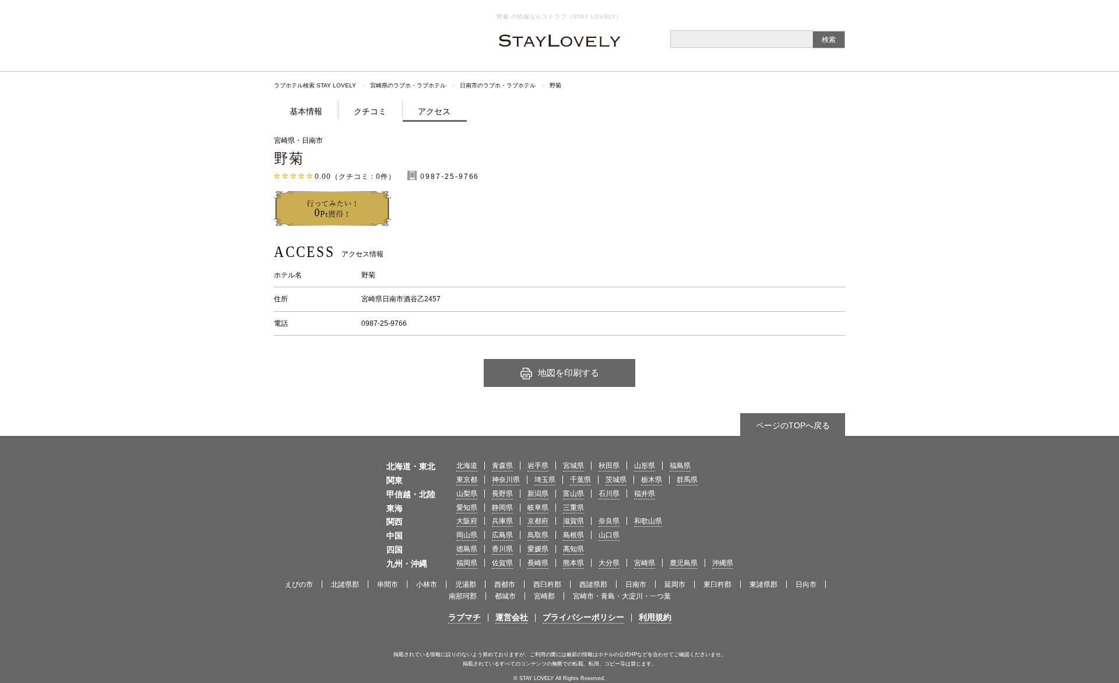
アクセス (434, 111)
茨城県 (616, 480)
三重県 (573, 508)
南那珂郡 (463, 596)
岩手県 (537, 466)
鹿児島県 (684, 563)
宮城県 (573, 466)
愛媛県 (537, 549)
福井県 (644, 494)
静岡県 (502, 508)
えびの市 (299, 584)
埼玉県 (544, 480)
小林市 (426, 584)
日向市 (806, 584)
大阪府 (466, 521)
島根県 (573, 535)
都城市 (505, 596)
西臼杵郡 (547, 584)
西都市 (504, 584)
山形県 (644, 466)
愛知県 (466, 508)
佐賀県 (502, 563)
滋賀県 (573, 521)
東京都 (466, 480)
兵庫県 (502, 521)
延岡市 (674, 584)
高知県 (573, 549)
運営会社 (511, 617)
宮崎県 (644, 563)
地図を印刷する (568, 373)
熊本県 (573, 563)
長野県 (502, 494)
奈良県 (609, 521)
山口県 (609, 535)
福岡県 (466, 563)
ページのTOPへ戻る (793, 425)
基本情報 (306, 111)
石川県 (609, 494)
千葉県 (580, 480)
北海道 (466, 466)
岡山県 (466, 535)
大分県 (609, 563)
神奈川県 (506, 480)
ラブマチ (464, 617)
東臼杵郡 (717, 584)
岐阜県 (537, 508)
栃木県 (651, 480)
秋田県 (609, 466)
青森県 (502, 466)
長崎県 (537, 563)
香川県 (502, 549)
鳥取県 (537, 535)
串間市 (387, 584)
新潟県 (537, 494)
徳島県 (466, 549)
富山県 (573, 494)
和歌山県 (648, 521)
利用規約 (655, 617)
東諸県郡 (763, 584)
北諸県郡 (345, 584)
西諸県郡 (593, 584)
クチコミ (370, 111)
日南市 (635, 584)
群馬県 (687, 480)
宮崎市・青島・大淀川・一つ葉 (622, 596)
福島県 (680, 466)
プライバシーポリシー (583, 617)
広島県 (502, 535)
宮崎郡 (544, 596)
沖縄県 (722, 563)
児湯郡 (465, 584)
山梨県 (466, 494)
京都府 (537, 521)
